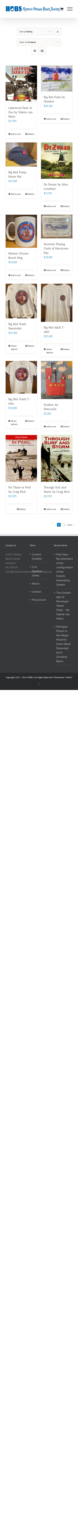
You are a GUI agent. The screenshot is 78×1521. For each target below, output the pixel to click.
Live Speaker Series (37, 571)
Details (31, 134)
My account (39, 599)
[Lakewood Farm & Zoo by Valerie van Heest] (21, 84)
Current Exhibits (37, 556)
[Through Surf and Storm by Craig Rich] (56, 458)
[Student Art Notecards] (56, 380)
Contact (36, 591)
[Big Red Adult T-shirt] (56, 303)
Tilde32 (68, 677)
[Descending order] (57, 31)
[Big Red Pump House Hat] (21, 154)
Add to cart (16, 134)
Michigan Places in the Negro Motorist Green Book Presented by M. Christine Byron (63, 644)
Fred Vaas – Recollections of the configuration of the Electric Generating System (63, 569)
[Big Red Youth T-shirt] (21, 377)
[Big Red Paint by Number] (56, 78)
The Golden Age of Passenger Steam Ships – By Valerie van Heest (63, 605)
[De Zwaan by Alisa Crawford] (56, 160)
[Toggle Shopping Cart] (61, 9)
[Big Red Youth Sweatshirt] (21, 301)
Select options (14, 347)
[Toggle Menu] (69, 9)
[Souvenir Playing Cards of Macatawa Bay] (56, 226)
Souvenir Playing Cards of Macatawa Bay (56, 248)
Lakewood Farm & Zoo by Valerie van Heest (20, 112)
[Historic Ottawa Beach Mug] (21, 231)
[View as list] (42, 50)
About (35, 583)
